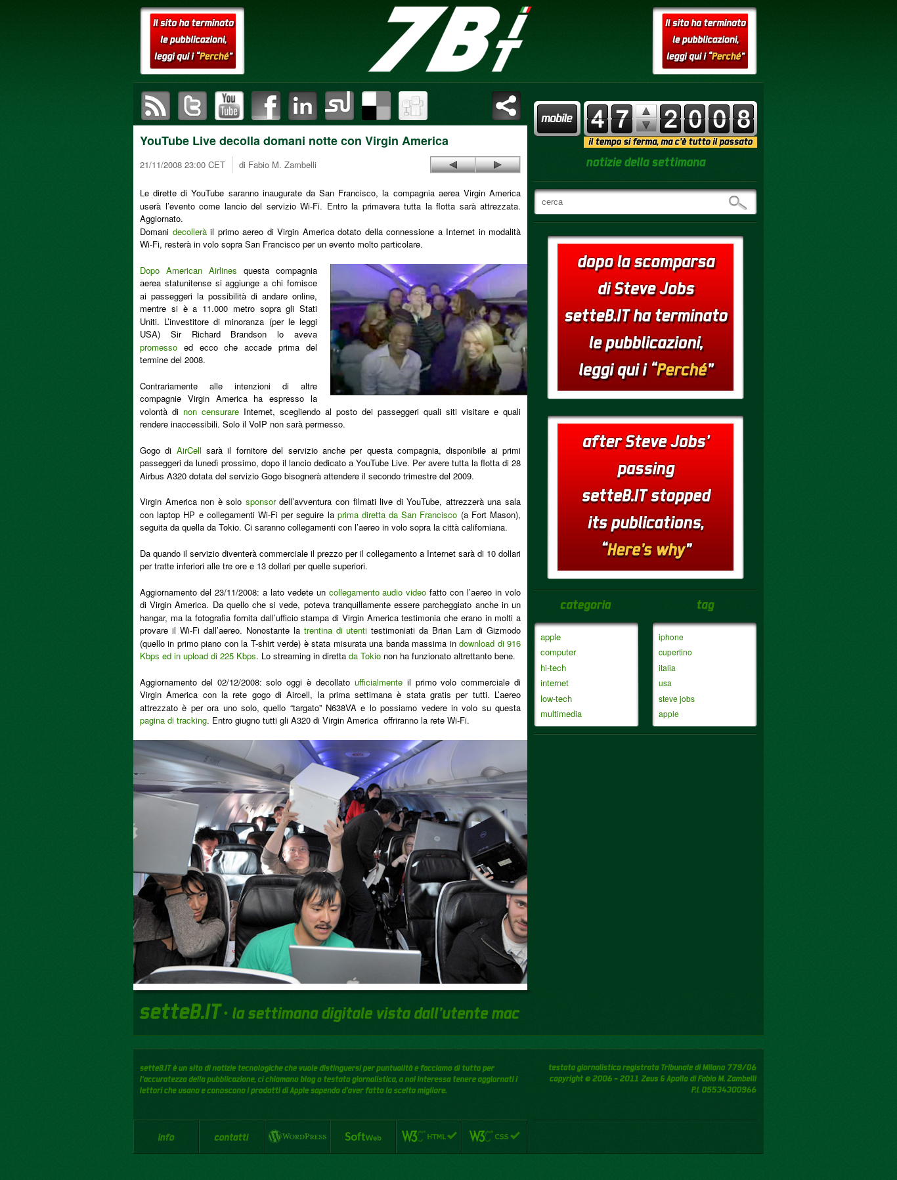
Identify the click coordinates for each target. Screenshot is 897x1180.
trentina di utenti (336, 630)
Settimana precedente (646, 125)
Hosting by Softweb (363, 1136)
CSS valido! (494, 1136)
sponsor (261, 501)
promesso (158, 347)
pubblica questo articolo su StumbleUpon (339, 105)
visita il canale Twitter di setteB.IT (192, 105)
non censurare (211, 411)
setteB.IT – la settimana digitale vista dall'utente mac (448, 39)
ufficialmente (379, 682)
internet (554, 682)
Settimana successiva (646, 111)
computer (558, 651)
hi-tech (553, 667)
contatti (232, 1136)
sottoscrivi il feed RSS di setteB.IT (155, 105)
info (166, 1136)
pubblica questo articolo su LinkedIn (302, 105)
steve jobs (677, 698)
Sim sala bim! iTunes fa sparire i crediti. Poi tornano (453, 165)
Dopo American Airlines (188, 270)
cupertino (675, 651)
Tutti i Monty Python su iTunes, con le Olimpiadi (497, 165)
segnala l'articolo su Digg (413, 105)
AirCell (189, 450)
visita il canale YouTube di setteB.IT (229, 105)
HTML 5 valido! (429, 1136)
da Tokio (365, 655)
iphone (671, 636)
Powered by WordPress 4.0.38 (297, 1136)
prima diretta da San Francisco (398, 514)
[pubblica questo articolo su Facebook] (266, 105)
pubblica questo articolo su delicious (376, 105)
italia (667, 667)
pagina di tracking (173, 720)
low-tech (556, 698)
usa (665, 682)
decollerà (190, 231)
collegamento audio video (378, 592)
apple (550, 636)
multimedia (561, 713)
